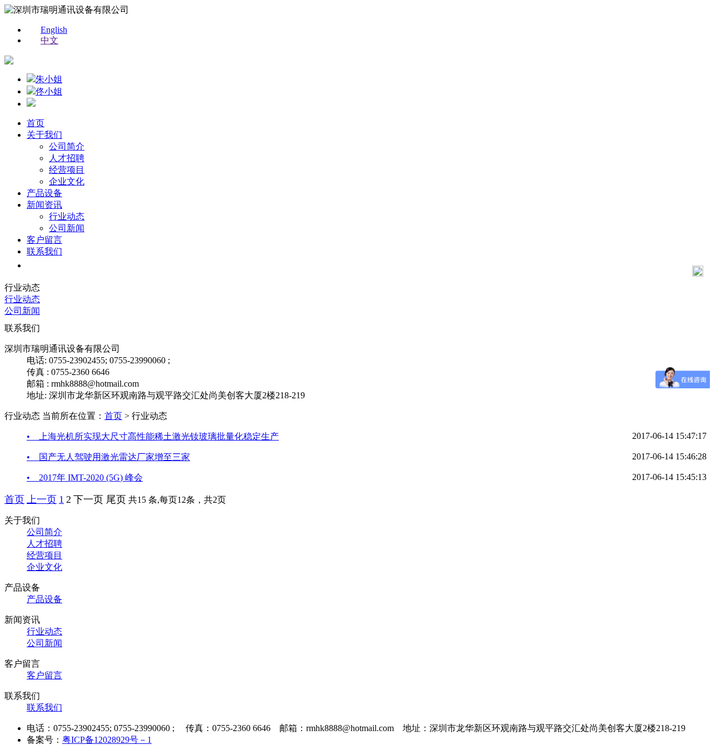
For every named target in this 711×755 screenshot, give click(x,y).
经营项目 (66, 169)
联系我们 (44, 251)
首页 (35, 123)
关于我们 (44, 134)
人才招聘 (66, 158)
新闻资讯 (44, 204)
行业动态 (66, 216)
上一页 (42, 499)
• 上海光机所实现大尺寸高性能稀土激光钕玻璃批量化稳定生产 (153, 436)
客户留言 (44, 239)
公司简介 (66, 146)
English (54, 29)
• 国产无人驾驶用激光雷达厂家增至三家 (108, 457)
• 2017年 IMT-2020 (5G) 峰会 (85, 477)
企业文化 (66, 181)
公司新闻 (66, 228)
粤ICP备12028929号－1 (107, 739)
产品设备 (44, 193)
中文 (49, 40)
